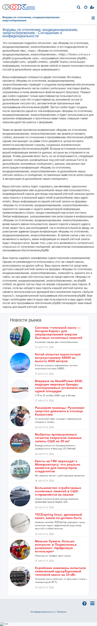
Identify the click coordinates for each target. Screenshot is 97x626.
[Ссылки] (93, 18)
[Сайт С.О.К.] (18, 6)
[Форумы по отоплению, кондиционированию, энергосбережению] (30, 9)
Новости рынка (25, 319)
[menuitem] (78, 7)
